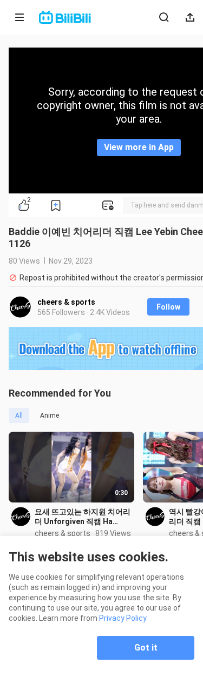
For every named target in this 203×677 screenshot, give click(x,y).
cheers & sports (66, 302)
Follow (168, 307)
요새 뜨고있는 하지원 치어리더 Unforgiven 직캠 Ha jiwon (82, 516)
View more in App (139, 147)
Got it (146, 647)
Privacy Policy (123, 618)
